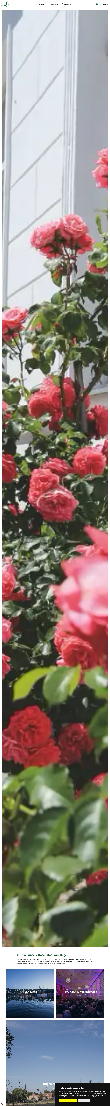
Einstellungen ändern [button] (84, 1100)
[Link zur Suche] (100, 4)
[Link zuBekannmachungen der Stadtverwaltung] (97, 4)
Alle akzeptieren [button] (64, 1100)
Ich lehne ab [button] (73, 1100)
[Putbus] (5, 4)
